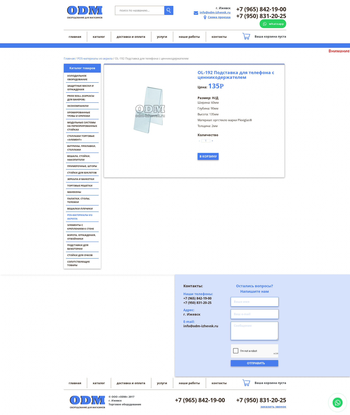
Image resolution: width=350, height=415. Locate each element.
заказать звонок (273, 407)
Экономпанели (78, 105)
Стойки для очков (80, 255)
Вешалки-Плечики (80, 208)
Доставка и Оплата (131, 37)
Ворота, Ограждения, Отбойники (81, 236)
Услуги (162, 37)
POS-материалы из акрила (79, 216)
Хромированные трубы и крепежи (78, 114)
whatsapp (276, 24)
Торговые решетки (79, 185)
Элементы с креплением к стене (80, 226)
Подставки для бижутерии (77, 246)
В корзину (208, 156)
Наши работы (189, 37)
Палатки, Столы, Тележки (78, 200)
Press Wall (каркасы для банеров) (80, 97)
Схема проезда (219, 17)
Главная (75, 37)
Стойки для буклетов (82, 172)
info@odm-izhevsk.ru (215, 12)
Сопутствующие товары (78, 263)
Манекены (74, 192)
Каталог (99, 37)
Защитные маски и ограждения (80, 87)
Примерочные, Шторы (82, 166)
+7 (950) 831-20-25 (261, 16)
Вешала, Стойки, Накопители (78, 157)
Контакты (219, 37)
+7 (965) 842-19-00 (261, 9)
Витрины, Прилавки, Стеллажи (81, 147)
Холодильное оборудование (77, 77)
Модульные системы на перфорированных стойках (82, 126)
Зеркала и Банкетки (80, 179)
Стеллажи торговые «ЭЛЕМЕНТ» (80, 137)
